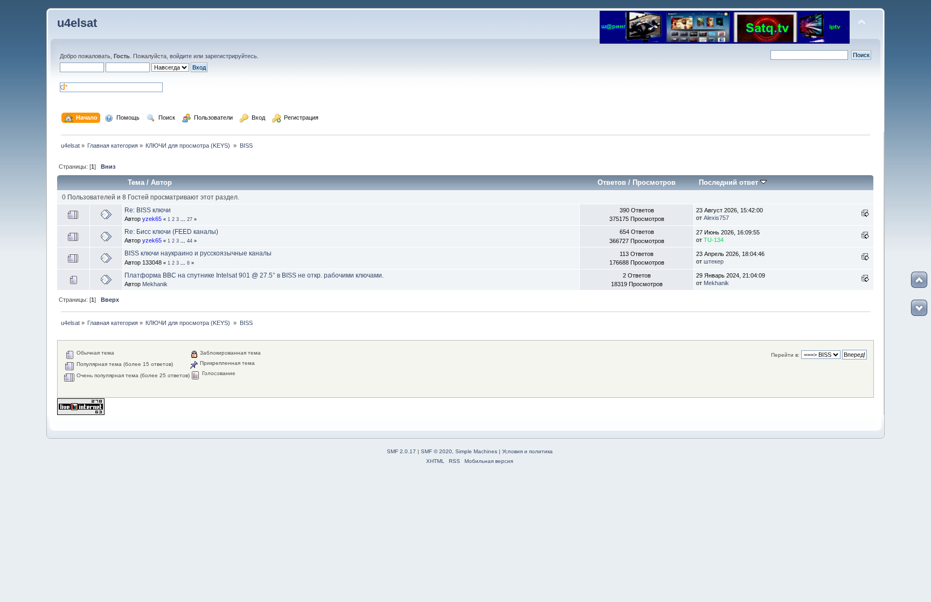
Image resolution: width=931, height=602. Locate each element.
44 (189, 241)
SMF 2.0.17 (401, 451)
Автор (161, 182)
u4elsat (77, 23)
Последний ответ (729, 182)
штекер (714, 261)
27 (189, 219)
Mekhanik (155, 284)
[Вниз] (919, 307)
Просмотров (654, 182)
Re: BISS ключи (147, 210)
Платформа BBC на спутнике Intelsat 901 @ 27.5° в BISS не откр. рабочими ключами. (254, 275)
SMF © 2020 (436, 451)
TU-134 (714, 240)
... (183, 219)
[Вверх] (919, 279)
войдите (181, 56)
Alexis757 (716, 217)
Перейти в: (785, 355)
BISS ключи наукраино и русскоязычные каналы (198, 253)
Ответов (611, 182)
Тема (136, 182)
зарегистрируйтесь (231, 56)
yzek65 (152, 219)
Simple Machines (476, 451)
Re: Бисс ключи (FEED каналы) (171, 232)
